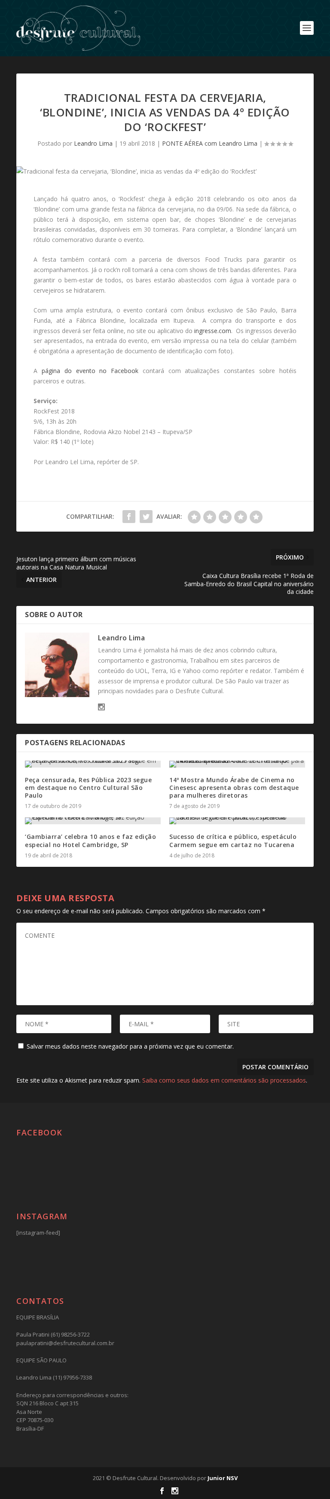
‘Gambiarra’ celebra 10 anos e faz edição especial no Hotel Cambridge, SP (90, 840)
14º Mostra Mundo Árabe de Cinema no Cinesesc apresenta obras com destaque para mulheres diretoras (234, 787)
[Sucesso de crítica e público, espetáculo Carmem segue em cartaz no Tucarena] (237, 820)
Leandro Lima (93, 143)
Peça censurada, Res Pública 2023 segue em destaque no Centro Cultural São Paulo (88, 787)
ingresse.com (212, 331)
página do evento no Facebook (90, 371)
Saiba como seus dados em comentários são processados (224, 1080)
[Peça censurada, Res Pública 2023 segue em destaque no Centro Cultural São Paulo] (93, 764)
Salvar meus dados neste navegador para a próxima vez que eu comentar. (130, 1046)
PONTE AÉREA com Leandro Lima (209, 143)
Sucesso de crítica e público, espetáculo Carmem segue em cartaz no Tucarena (232, 840)
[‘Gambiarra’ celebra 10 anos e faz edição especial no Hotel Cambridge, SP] (93, 820)
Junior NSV (223, 1478)
